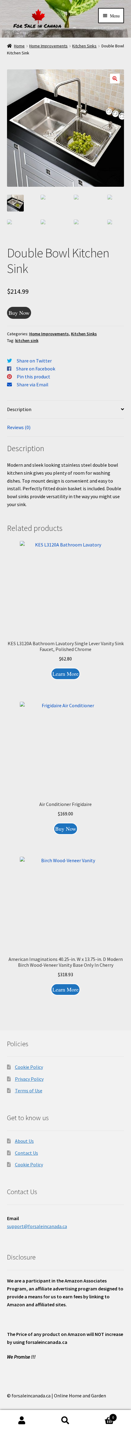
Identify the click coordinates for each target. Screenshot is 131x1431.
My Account (22, 1420)
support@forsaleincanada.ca (37, 1226)
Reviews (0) (18, 427)
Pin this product (33, 376)
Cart (100, 1415)
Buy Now (19, 312)
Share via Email (32, 384)
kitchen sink (26, 340)
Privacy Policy (29, 1079)
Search (65, 1420)
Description (19, 409)
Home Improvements (48, 46)
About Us (24, 1141)
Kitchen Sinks (84, 46)
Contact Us (26, 1153)
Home (19, 46)
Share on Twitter (34, 361)
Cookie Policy (29, 1067)
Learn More (65, 673)
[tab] (65, 410)
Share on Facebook (35, 369)
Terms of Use (28, 1090)
